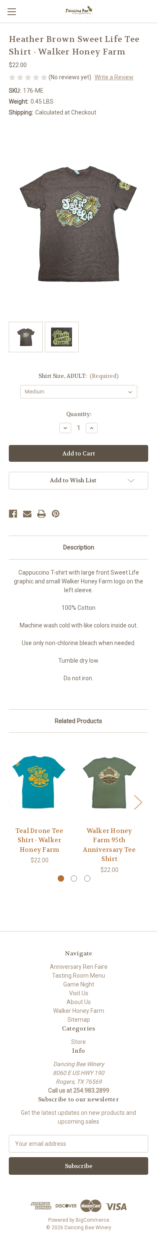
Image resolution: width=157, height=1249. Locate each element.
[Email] (27, 514)
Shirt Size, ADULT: (79, 376)
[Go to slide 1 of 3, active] (61, 878)
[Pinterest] (55, 514)
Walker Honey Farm (78, 1010)
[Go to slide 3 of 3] (87, 878)
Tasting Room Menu (78, 975)
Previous (11, 801)
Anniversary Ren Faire (79, 966)
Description (78, 547)
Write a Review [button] (114, 77)
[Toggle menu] (11, 11)
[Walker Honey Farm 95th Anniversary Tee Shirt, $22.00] (109, 781)
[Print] (41, 514)
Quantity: (78, 414)
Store (78, 1041)
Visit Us (78, 993)
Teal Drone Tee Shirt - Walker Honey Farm (39, 840)
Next (137, 801)
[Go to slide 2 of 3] (74, 878)
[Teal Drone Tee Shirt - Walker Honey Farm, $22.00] (39, 781)
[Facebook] (13, 514)
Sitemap (78, 1019)
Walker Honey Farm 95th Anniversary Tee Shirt (109, 845)
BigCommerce (92, 1220)
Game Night (78, 984)
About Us (79, 1002)
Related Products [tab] (78, 721)
